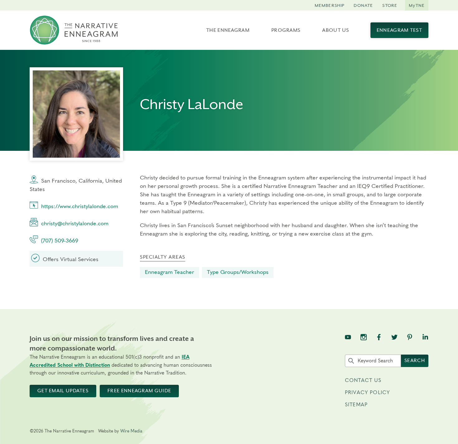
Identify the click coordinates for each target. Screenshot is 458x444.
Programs (285, 30)
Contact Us (363, 380)
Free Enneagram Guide (139, 391)
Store (389, 5)
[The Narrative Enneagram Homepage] (74, 30)
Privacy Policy (367, 392)
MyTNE (417, 5)
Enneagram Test (399, 30)
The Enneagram (228, 30)
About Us (335, 30)
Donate (363, 5)
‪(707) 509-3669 (59, 241)
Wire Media (131, 431)
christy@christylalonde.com (74, 224)
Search (414, 360)
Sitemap (356, 404)
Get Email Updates (62, 391)
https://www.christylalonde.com (79, 206)
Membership (330, 5)
